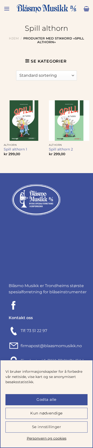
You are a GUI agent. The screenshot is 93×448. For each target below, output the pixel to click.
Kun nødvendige (46, 413)
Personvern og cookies (46, 438)
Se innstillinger (46, 426)
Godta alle (46, 399)
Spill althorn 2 (61, 149)
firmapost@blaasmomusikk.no (50, 345)
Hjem (14, 38)
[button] (7, 8)
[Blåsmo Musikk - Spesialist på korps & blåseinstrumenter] (46, 8)
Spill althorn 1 (15, 149)
